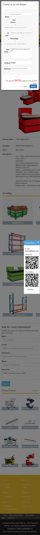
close (25, 86)
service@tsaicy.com (32, 251)
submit (33, 86)
